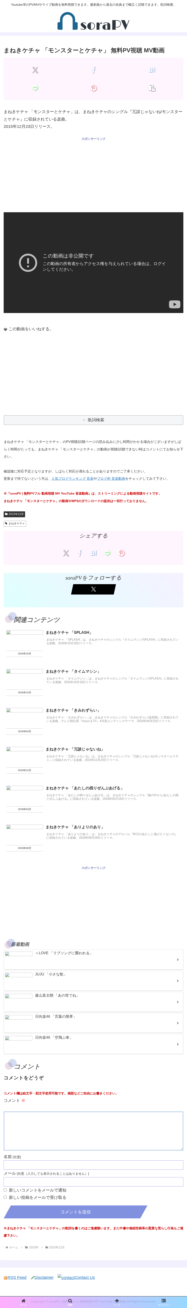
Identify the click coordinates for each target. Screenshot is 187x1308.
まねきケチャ (16, 523)
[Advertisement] (93, 173)
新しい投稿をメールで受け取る (37, 1197)
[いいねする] (5, 329)
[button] (151, 88)
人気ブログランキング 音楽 (73, 478)
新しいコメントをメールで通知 (37, 1190)
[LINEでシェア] (35, 88)
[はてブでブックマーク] (151, 70)
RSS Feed (17, 1277)
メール (10, 1173)
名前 (8, 1156)
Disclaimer (44, 1277)
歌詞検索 (96, 420)
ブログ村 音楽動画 (111, 478)
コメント (14, 1100)
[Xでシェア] (35, 70)
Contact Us (85, 1277)
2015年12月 (16, 514)
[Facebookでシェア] (93, 70)
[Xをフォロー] (93, 589)
